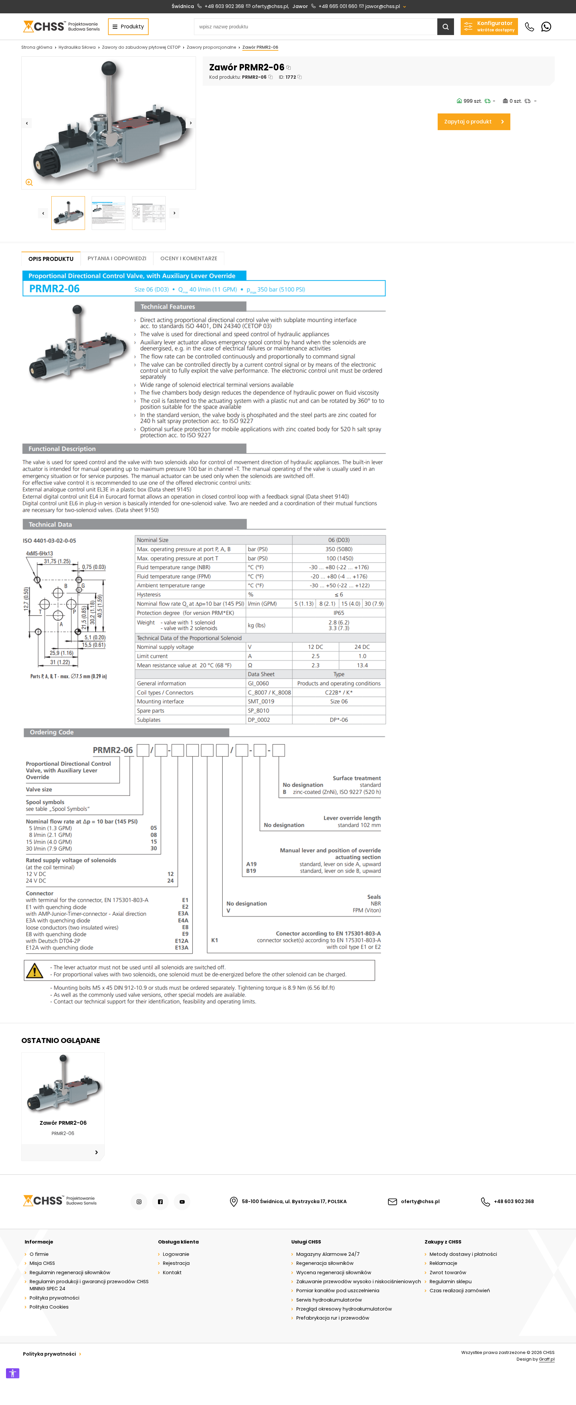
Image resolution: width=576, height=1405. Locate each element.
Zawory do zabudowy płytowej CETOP (141, 47)
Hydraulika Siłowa (77, 47)
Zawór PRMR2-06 (260, 47)
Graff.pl (547, 1359)
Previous (27, 123)
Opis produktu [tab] (51, 259)
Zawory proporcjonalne (211, 47)
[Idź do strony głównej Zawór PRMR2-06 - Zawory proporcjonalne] (61, 26)
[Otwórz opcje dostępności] (12, 1373)
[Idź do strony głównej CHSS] (59, 1201)
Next (191, 123)
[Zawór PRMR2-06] (109, 123)
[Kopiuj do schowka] (288, 68)
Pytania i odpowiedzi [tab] (117, 258)
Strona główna (36, 47)
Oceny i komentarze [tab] (188, 258)
